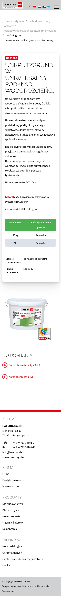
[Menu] (54, 7)
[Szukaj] (28, 7)
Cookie (6, 565)
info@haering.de (12, 452)
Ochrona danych (12, 552)
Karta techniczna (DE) (21, 377)
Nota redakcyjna (12, 546)
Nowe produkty (11, 516)
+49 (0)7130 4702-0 (23, 442)
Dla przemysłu (10, 510)
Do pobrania (9, 529)
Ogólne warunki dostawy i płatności (23, 559)
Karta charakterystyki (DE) (24, 365)
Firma (5, 474)
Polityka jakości (11, 480)
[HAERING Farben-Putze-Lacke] (24, 5)
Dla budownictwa (12, 504)
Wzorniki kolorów (12, 522)
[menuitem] (28, 3)
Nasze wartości (11, 486)
